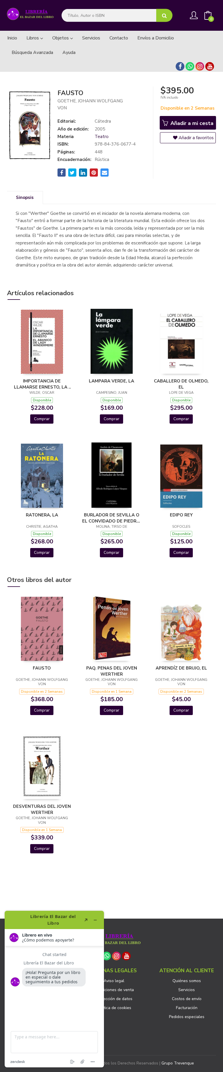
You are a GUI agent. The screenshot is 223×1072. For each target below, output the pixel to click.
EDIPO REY (181, 515)
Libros (33, 38)
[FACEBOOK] (180, 66)
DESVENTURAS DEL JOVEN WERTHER (42, 809)
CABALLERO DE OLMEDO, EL (181, 384)
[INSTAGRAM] (199, 66)
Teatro (102, 136)
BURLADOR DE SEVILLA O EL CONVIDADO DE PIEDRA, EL (111, 518)
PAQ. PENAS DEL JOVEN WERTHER (111, 671)
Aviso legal (114, 981)
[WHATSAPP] (190, 66)
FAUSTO (42, 668)
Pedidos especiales (186, 1017)
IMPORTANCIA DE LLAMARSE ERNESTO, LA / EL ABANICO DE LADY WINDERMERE (42, 384)
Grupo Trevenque (177, 1063)
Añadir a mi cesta (191, 123)
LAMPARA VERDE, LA (111, 381)
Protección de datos (114, 999)
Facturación (186, 1008)
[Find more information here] (54, 989)
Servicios (186, 990)
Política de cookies (114, 1008)
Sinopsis (25, 197)
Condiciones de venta (114, 990)
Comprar (42, 419)
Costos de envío (187, 999)
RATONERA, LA (42, 515)
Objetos (61, 38)
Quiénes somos (186, 981)
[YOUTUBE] (209, 66)
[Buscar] (164, 15)
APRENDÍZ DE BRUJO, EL (181, 668)
